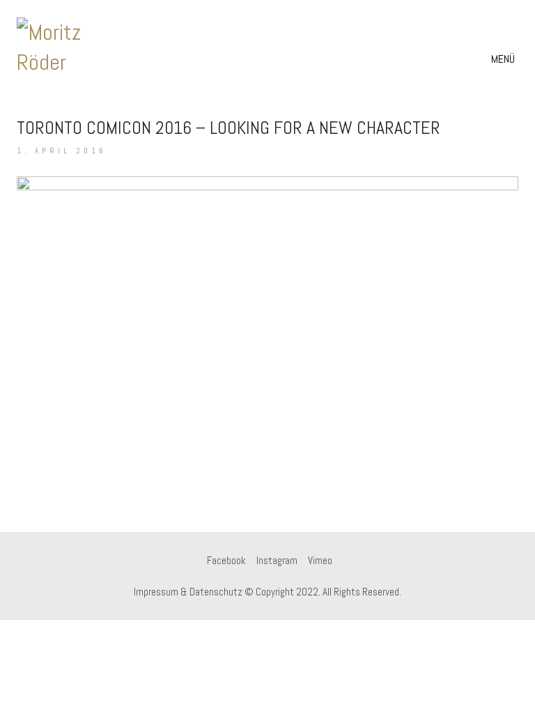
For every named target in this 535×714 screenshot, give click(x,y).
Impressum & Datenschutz (188, 591)
